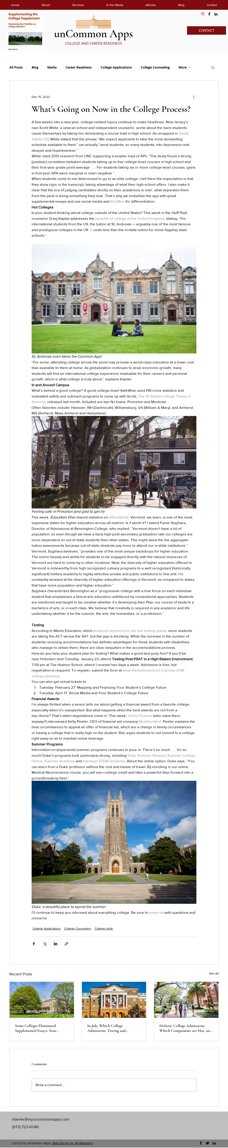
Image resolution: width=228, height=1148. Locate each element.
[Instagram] (202, 14)
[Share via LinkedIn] (55, 944)
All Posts (16, 67)
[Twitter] (207, 1143)
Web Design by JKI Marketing (72, 1143)
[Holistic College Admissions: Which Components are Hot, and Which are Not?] (186, 1000)
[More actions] (193, 96)
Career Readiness (78, 67)
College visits (104, 928)
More (183, 67)
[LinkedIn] (216, 14)
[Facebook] (209, 14)
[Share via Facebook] (34, 944)
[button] (213, 67)
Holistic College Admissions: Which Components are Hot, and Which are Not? (185, 1028)
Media (52, 67)
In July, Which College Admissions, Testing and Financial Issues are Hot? (106, 1028)
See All (214, 973)
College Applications (116, 67)
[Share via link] (66, 944)
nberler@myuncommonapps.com (40, 1119)
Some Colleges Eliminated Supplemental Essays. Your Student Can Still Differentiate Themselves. (39, 1028)
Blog (35, 67)
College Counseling (155, 67)
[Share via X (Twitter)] (45, 944)
